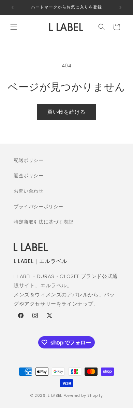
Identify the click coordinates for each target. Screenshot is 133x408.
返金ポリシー (29, 175)
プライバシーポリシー (38, 206)
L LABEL (55, 395)
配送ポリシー (29, 160)
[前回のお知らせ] (12, 7)
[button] (13, 26)
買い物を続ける (66, 111)
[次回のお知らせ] (120, 7)
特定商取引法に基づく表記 (43, 221)
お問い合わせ (29, 190)
